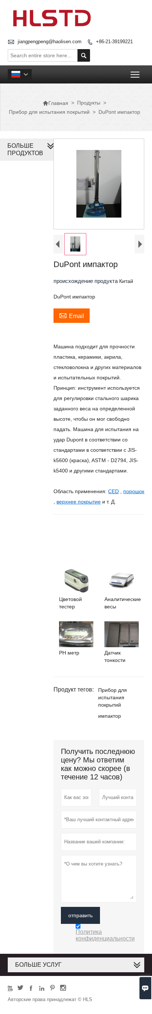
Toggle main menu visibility (135, 74)
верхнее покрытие (78, 502)
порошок (133, 491)
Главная (55, 103)
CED (113, 491)
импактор (109, 716)
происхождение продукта (86, 281)
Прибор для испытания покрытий (49, 112)
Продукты (88, 103)
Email (71, 315)
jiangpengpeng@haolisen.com (50, 41)
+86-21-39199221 (114, 41)
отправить (80, 915)
